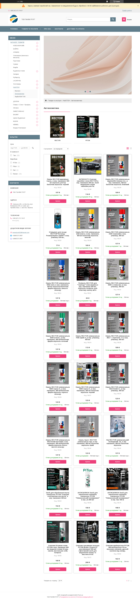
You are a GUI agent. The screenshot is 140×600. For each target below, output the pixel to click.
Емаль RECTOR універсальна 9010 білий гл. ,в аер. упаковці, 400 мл (117, 388)
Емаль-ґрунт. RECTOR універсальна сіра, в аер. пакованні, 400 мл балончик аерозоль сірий (88, 442)
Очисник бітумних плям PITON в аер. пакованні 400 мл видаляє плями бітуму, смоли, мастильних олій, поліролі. (58, 549)
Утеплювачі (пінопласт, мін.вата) (21, 56)
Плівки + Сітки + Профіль (22, 105)
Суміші (15, 64)
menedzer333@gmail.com (20, 232)
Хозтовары (17, 84)
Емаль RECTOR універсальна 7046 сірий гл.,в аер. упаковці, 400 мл (88, 337)
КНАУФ (15, 121)
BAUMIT (16, 114)
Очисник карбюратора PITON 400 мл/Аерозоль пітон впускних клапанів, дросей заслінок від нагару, (117, 548)
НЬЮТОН (66, 100)
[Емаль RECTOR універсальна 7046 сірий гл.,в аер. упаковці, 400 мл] (88, 322)
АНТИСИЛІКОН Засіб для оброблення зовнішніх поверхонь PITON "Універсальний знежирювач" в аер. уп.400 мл (88, 496)
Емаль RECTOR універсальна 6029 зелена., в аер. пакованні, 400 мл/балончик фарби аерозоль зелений (58, 338)
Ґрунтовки (16, 61)
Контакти (59, 29)
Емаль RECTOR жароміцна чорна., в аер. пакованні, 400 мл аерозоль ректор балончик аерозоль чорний (57, 181)
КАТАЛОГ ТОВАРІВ (17, 42)
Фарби (15, 67)
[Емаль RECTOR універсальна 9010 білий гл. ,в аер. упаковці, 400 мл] (117, 373)
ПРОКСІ (16, 108)
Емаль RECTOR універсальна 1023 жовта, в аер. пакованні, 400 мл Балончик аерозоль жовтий (88, 234)
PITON (88, 140)
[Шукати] (113, 19)
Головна (14, 29)
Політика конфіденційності (84, 597)
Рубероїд (16, 77)
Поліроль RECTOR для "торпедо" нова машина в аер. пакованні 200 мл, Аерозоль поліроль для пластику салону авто (87, 286)
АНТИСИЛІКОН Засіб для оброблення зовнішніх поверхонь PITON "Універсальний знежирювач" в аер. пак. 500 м (117, 496)
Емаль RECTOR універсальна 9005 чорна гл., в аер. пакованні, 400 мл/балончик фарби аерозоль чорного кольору (58, 390)
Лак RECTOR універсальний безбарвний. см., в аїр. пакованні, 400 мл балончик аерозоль (117, 442)
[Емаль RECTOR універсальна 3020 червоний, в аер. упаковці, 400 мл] (117, 218)
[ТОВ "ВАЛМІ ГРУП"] (13, 23)
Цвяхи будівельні (19, 118)
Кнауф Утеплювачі (19, 128)
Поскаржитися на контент (67, 597)
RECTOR (57, 140)
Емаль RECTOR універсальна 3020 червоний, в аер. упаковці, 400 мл (117, 233)
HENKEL (16, 124)
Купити (58, 201)
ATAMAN (16, 52)
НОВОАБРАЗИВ (18, 45)
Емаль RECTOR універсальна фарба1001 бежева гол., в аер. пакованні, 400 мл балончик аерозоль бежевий (117, 181)
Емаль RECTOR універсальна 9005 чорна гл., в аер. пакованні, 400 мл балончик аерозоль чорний (88, 389)
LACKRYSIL (17, 80)
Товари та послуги (30, 29)
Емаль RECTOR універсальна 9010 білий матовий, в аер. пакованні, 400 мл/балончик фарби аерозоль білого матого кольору (58, 443)
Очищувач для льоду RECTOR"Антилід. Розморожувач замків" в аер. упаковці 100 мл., (57, 234)
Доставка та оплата (75, 29)
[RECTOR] (57, 127)
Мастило (17, 91)
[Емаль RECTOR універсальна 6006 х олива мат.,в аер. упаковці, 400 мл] (117, 269)
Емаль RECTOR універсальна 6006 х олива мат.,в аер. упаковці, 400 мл (117, 284)
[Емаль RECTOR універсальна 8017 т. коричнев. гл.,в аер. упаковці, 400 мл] (117, 322)
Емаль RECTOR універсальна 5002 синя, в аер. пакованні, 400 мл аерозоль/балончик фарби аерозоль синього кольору (58, 286)
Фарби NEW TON (20, 96)
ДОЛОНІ (16, 101)
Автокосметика (19, 94)
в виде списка (131, 148)
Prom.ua (80, 595)
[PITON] (88, 127)
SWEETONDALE (18, 111)
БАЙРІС (16, 49)
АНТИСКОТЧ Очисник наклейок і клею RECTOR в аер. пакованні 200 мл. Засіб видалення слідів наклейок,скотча (87, 182)
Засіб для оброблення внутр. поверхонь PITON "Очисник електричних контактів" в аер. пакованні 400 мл (58, 495)
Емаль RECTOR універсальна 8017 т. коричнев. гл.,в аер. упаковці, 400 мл (117, 337)
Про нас (47, 29)
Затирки (16, 74)
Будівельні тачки (19, 71)
